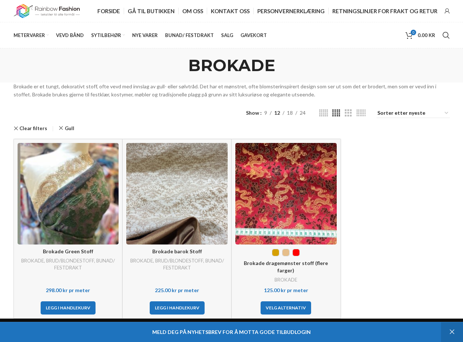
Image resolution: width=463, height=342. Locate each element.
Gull (69, 128)
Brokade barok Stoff (177, 251)
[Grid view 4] (336, 113)
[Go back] (179, 65)
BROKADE (32, 261)
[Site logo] (47, 10)
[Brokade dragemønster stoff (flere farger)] (286, 193)
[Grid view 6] (361, 113)
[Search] (446, 35)
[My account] (447, 11)
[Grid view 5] (323, 113)
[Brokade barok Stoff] (177, 193)
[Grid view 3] (348, 113)
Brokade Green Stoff (68, 251)
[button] (68, 308)
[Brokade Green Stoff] (68, 193)
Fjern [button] (452, 332)
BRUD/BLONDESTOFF (70, 261)
